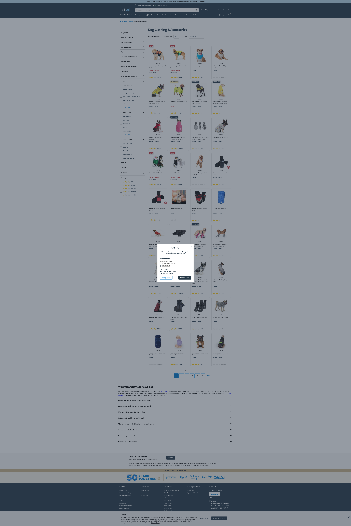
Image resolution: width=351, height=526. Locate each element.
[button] (191, 246)
